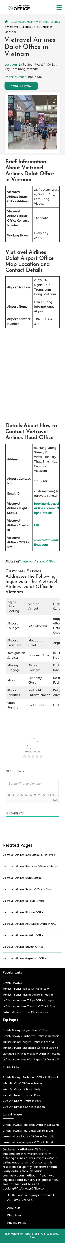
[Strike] (22, 795)
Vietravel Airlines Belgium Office (23, 900)
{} (48, 794)
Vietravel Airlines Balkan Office (23, 946)
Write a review (21, 85)
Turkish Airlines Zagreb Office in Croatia (28, 1042)
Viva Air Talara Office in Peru (22, 1101)
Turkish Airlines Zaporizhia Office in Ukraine (30, 1047)
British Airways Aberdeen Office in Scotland (31, 1124)
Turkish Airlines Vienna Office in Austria (28, 994)
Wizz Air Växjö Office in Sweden (23, 1083)
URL (37, 525)
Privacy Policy (16, 1223)
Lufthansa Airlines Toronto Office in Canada (31, 1006)
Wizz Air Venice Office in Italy (21, 1089)
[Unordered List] (30, 795)
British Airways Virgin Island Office (25, 1030)
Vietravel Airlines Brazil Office (22, 878)
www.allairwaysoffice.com (35, 1195)
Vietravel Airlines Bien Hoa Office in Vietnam (31, 866)
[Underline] (17, 795)
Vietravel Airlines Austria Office (23, 935)
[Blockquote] (35, 795)
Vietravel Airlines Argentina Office (25, 958)
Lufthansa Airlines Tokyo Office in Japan (29, 1000)
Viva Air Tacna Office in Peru (21, 1095)
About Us (13, 1208)
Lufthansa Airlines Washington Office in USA (31, 1059)
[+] (52, 794)
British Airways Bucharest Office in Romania (31, 1036)
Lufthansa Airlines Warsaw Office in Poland (31, 1053)
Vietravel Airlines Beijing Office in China (28, 889)
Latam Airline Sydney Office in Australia (29, 1136)
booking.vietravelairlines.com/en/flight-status (46, 508)
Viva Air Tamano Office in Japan (24, 1107)
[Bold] (9, 795)
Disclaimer (14, 1215)
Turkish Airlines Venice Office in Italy (26, 988)
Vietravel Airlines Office (37, 561)
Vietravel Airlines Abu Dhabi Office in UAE (29, 923)
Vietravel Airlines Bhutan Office (23, 912)
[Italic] (13, 795)
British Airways (12, 983)
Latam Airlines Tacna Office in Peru (26, 1012)
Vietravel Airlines (48, 21)
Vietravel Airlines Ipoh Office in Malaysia (29, 855)
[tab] (59, 7)
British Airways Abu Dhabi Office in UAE (28, 1130)
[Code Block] (39, 795)
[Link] (43, 795)
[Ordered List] (26, 795)
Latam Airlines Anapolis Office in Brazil (28, 1142)
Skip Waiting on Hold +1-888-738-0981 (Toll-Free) (32, 1235)
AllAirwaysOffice (21, 21)
